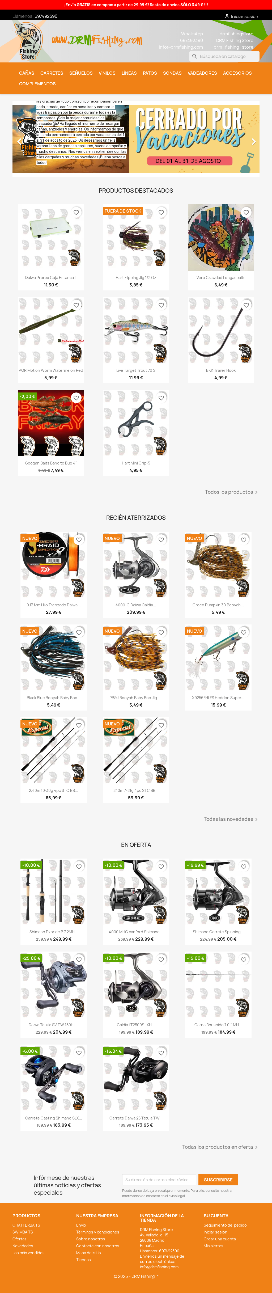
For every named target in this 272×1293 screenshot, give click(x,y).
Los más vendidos (28, 1252)
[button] (31, 139)
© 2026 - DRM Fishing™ (136, 1276)
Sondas (172, 73)
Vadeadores (202, 73)
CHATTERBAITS (26, 1225)
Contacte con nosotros (97, 1245)
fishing (107, 37)
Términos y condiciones (97, 1232)
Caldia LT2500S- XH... (136, 1024)
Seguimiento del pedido (225, 1225)
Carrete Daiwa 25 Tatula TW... (136, 1118)
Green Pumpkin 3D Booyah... (218, 604)
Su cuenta (216, 1216)
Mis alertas (213, 1245)
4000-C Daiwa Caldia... (136, 604)
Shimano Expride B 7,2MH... (53, 931)
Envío (81, 1225)
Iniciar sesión (215, 1232)
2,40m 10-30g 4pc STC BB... (53, 790)
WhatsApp (192, 34)
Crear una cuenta (220, 1238)
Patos (150, 73)
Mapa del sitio (88, 1252)
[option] (136, 139)
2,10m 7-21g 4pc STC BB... (136, 790)
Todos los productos (232, 492)
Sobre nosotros (90, 1238)
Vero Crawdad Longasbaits (221, 277)
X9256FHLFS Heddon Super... (218, 697)
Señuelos (81, 73)
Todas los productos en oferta (221, 1147)
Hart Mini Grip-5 (136, 463)
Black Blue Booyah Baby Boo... (53, 697)
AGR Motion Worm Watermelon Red (51, 370)
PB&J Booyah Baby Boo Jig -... (136, 697)
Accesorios (237, 73)
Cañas (26, 73)
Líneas (129, 73)
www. (61, 37)
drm (81, 35)
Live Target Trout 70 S (135, 370)
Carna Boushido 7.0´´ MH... (218, 1024)
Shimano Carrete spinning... (218, 931)
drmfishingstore (236, 34)
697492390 (46, 16)
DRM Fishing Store (234, 40)
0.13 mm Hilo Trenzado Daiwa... (54, 604)
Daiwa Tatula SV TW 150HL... (54, 1024)
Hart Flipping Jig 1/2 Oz (136, 277)
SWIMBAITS (22, 1232)
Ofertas (19, 1238)
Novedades (22, 1245)
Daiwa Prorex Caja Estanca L (50, 277)
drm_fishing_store (233, 47)
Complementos (37, 84)
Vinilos (107, 73)
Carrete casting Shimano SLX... (53, 1118)
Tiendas (83, 1259)
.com (133, 37)
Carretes (51, 73)
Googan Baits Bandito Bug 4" (51, 463)
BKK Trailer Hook (221, 370)
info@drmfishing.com (181, 47)
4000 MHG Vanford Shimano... (136, 931)
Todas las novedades (232, 819)
